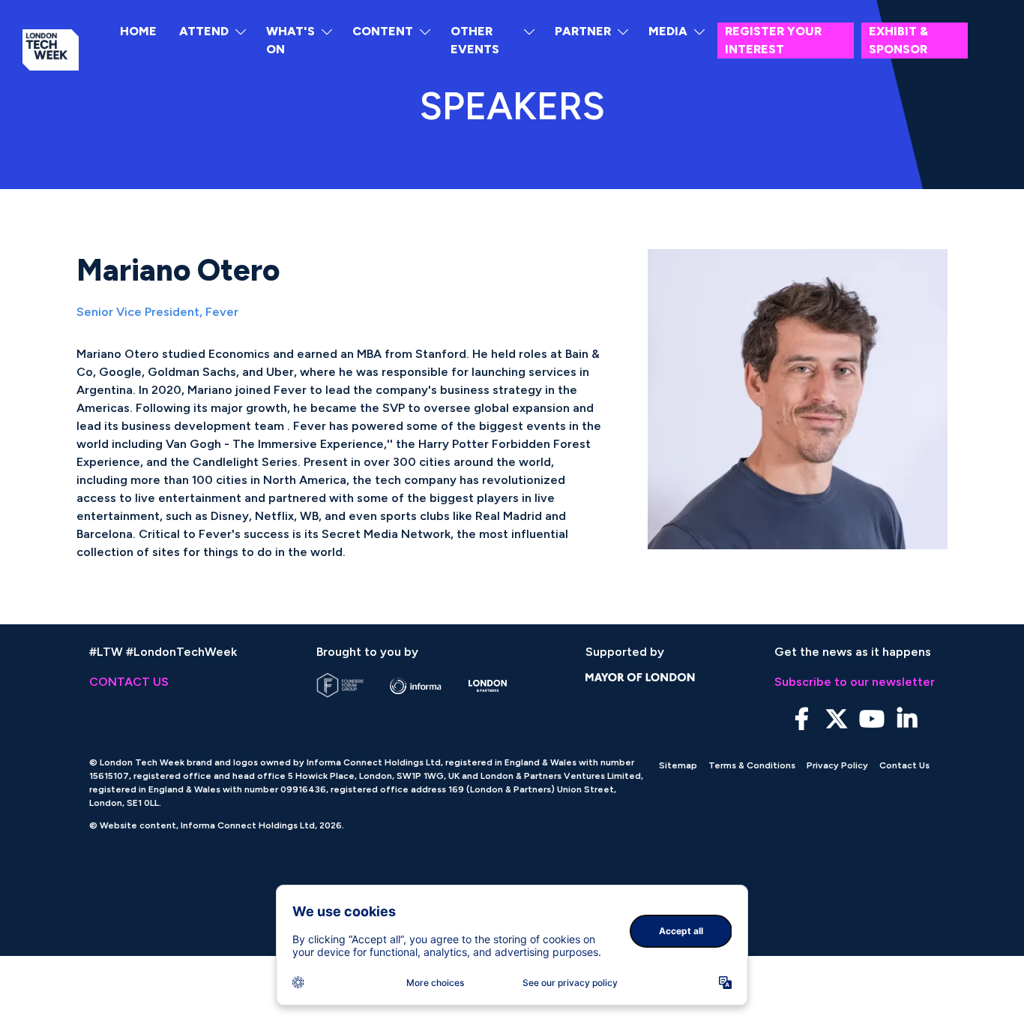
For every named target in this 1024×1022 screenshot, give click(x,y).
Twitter (837, 719)
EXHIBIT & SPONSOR (898, 40)
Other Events (475, 40)
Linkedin (907, 719)
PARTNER (583, 31)
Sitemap (678, 765)
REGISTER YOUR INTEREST (773, 40)
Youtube (872, 719)
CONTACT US (129, 682)
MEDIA (667, 31)
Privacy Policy (837, 765)
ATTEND (204, 31)
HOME (138, 31)
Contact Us (904, 765)
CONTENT (382, 31)
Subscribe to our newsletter (854, 682)
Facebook (802, 719)
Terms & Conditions (751, 765)
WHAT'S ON (290, 40)
